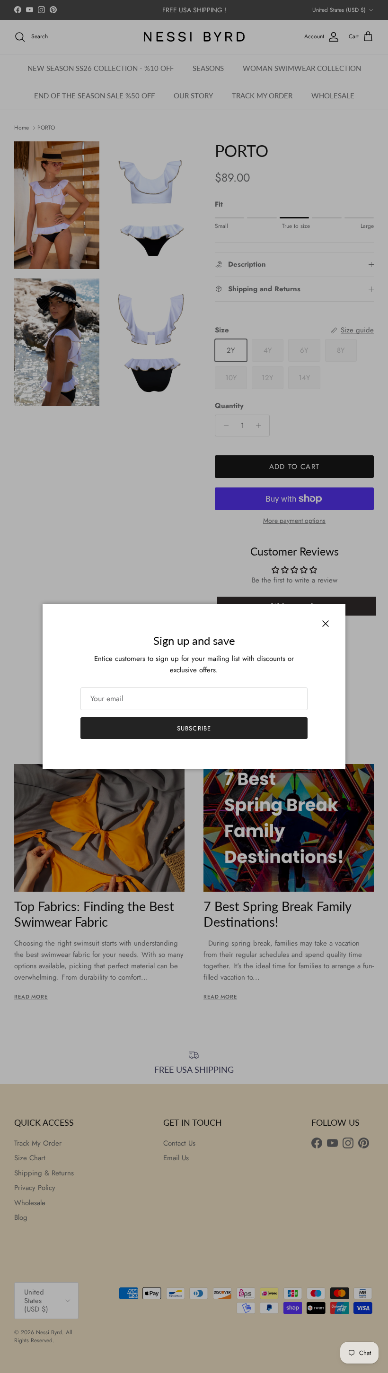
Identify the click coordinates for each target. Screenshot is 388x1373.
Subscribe (194, 728)
